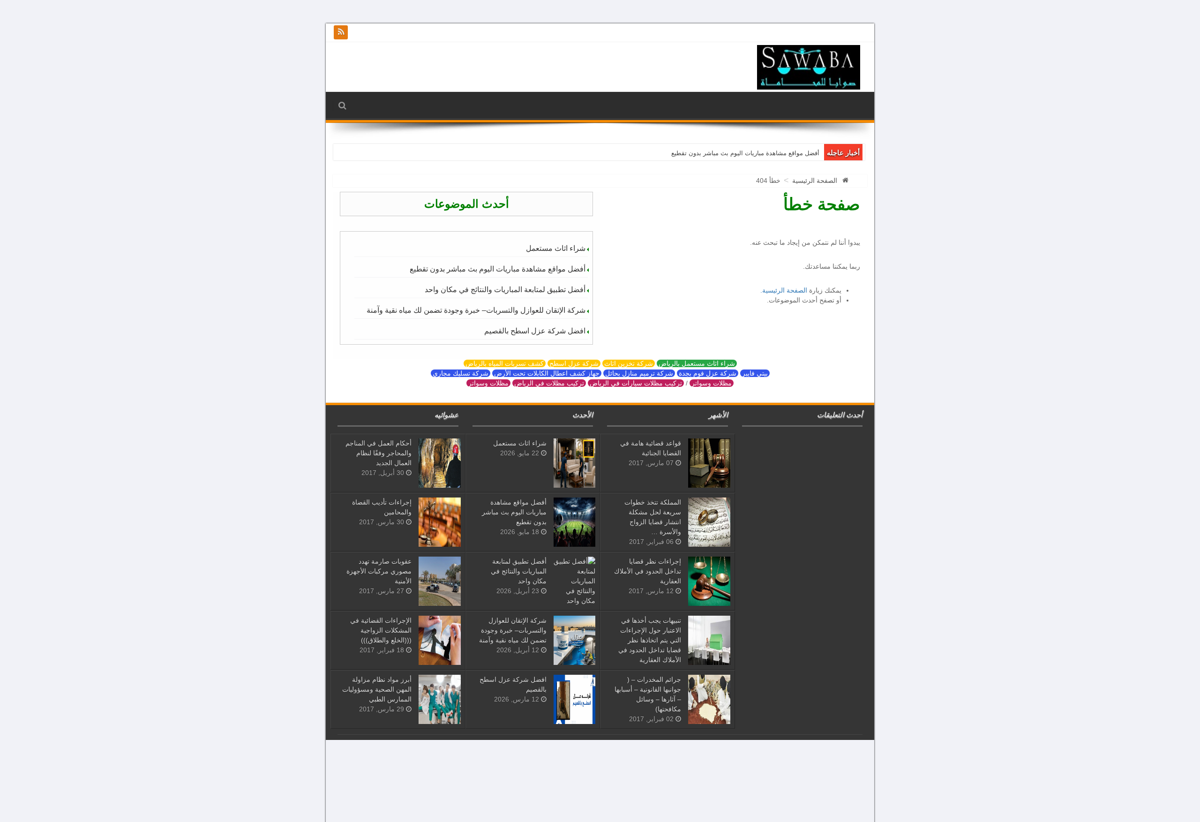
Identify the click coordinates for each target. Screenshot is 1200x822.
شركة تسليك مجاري (460, 373)
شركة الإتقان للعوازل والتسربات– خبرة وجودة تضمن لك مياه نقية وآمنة (476, 310)
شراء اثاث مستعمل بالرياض (697, 363)
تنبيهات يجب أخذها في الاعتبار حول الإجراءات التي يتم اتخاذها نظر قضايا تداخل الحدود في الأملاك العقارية (649, 640)
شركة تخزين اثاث (628, 363)
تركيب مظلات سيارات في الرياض (636, 383)
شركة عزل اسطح (574, 363)
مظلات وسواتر (712, 383)
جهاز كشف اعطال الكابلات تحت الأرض (546, 373)
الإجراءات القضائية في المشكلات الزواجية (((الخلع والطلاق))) (381, 630)
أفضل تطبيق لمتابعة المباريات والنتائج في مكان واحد (505, 290)
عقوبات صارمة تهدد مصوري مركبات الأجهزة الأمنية (379, 571)
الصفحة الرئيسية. (783, 290)
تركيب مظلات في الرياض (549, 383)
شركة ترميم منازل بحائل (639, 373)
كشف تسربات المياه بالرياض (505, 363)
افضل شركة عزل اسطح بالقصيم (534, 331)
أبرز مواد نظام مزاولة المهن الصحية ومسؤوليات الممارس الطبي (377, 689)
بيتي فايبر (755, 373)
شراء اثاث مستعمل (555, 248)
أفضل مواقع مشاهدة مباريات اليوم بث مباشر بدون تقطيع (745, 153)
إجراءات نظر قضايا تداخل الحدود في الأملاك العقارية (647, 571)
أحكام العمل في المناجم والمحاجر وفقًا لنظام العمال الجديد (378, 453)
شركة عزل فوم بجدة (707, 373)
